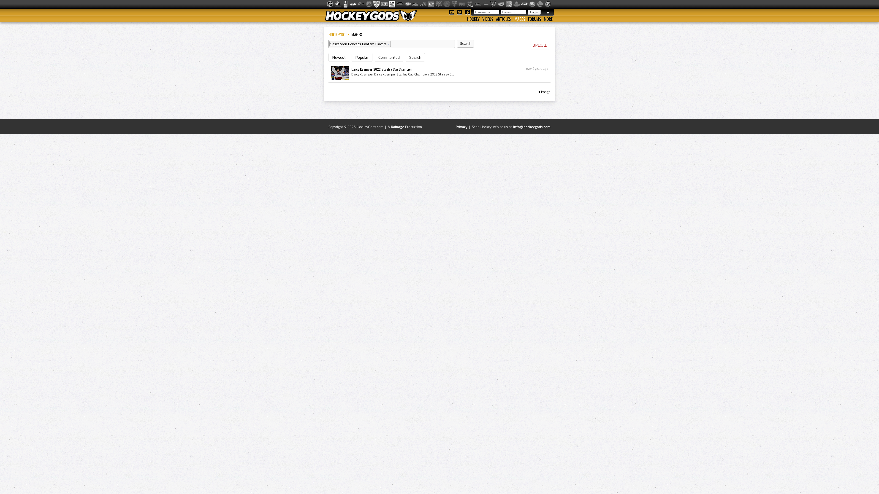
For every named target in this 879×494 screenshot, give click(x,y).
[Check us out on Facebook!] (467, 12)
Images (519, 19)
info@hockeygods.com (532, 126)
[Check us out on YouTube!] (452, 12)
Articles (503, 19)
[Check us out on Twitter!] (460, 12)
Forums (534, 19)
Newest (339, 57)
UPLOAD (540, 45)
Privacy (461, 126)
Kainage (397, 126)
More (548, 19)
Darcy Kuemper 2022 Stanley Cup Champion (381, 69)
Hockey (473, 19)
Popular (362, 57)
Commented (389, 57)
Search (415, 57)
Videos (487, 19)
